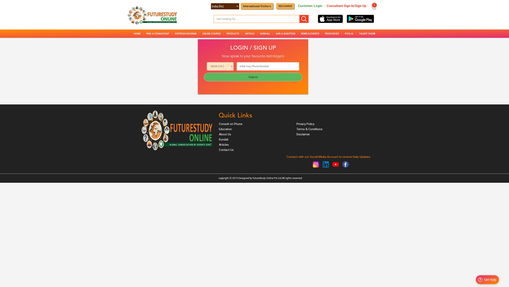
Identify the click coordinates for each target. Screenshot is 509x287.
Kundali (223, 139)
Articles (224, 144)
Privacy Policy (305, 124)
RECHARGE (285, 6)
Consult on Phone (230, 124)
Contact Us (226, 150)
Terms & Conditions (309, 129)
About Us (225, 134)
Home (137, 33)
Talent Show (367, 33)
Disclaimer (303, 134)
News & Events (310, 33)
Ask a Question (285, 33)
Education (225, 129)
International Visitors (257, 6)
